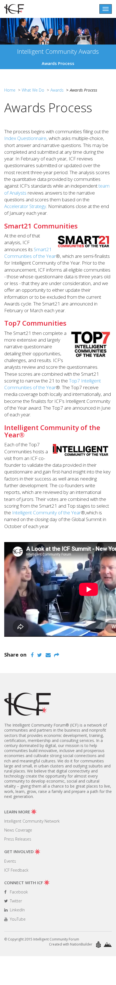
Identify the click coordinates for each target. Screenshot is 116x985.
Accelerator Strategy (25, 206)
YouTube (17, 919)
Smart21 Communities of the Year (30, 252)
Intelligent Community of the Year (46, 512)
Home (9, 90)
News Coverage (18, 830)
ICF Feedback (16, 870)
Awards (57, 90)
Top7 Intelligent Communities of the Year (52, 384)
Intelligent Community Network (32, 821)
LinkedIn (17, 909)
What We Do (33, 90)
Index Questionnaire (25, 138)
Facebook (18, 892)
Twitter (15, 901)
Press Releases (17, 839)
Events (10, 861)
